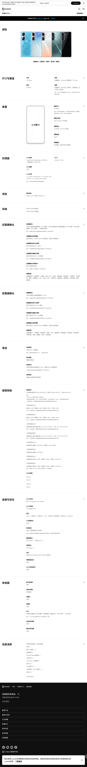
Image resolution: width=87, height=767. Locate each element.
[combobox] (6, 13)
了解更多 (52, 18)
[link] (3, 747)
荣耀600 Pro (40, 18)
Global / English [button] (44, 3)
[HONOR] (7, 687)
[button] (7, 747)
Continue (76, 3)
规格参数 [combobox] (80, 13)
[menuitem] (84, 78)
